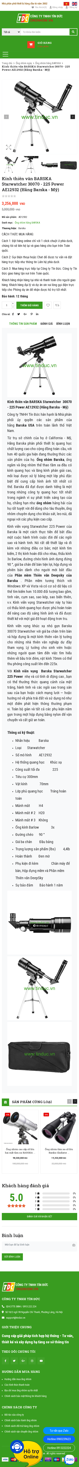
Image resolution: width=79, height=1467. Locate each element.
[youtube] (41, 1360)
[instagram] (32, 1360)
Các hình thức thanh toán (17, 1384)
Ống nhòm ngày (24, 63)
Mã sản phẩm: (9, 216)
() (41, 7)
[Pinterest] (31, 314)
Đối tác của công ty (14, 1414)
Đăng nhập (57, 7)
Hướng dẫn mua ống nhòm (17, 1379)
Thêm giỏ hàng (29, 305)
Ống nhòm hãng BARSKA (48, 63)
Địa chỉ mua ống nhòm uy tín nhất (21, 1390)
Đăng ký (73, 7)
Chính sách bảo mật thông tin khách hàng (25, 1396)
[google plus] (23, 1360)
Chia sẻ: (6, 314)
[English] (74, 3)
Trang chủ (7, 63)
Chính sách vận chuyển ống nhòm (21, 1431)
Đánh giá (47, 324)
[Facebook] (13, 314)
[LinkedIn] (37, 314)
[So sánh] (57, 305)
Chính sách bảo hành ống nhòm (20, 1420)
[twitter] (14, 1360)
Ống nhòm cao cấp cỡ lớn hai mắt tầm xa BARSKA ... (20, 1151)
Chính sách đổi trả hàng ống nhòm (21, 1425)
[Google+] (25, 314)
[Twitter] (18, 314)
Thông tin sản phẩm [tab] (23, 324)
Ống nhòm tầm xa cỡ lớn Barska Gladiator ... (59, 1151)
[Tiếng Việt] (66, 3)
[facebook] (5, 1360)
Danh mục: (7, 222)
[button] (72, 116)
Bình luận (63, 324)
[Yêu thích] (48, 305)
